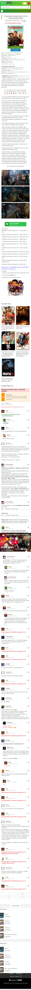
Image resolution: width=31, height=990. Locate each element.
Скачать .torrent (15, 47)
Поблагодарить (15, 50)
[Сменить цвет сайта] (24, 3)
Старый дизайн (15, 905)
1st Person (13, 54)
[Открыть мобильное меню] (28, 3)
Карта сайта (19, 973)
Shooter (9, 54)
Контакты (11, 973)
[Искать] (28, 7)
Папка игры (18, 54)
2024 (18, 52)
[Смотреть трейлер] (15, 178)
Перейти (4, 391)
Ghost (6, 403)
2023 (9, 52)
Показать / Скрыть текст (11, 508)
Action (6, 54)
